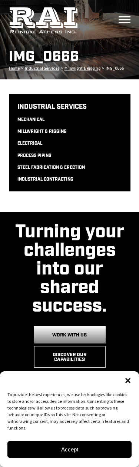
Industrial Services (42, 68)
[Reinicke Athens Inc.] (61, 20)
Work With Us (69, 335)
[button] (128, 380)
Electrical (29, 143)
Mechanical (30, 119)
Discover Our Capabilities (69, 357)
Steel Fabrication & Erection (51, 167)
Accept (69, 449)
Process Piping (34, 155)
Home (14, 68)
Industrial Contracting (45, 179)
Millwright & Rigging (82, 68)
